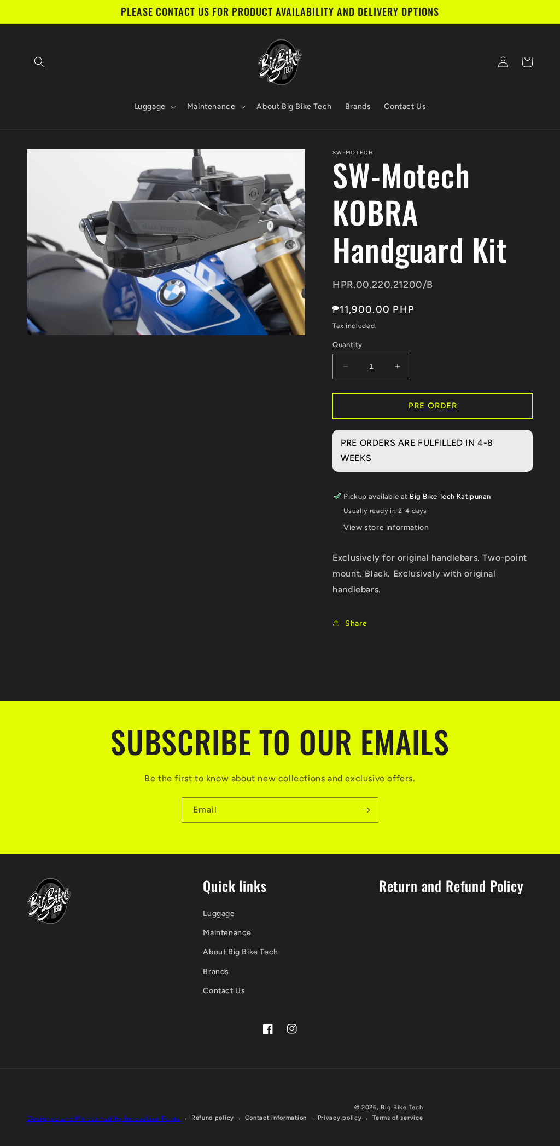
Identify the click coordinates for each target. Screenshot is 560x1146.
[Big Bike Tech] (49, 901)
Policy (507, 886)
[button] (39, 62)
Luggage (219, 913)
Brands (216, 971)
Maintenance (227, 932)
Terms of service (397, 1117)
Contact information (276, 1117)
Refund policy (212, 1117)
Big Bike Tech (402, 1107)
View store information (386, 527)
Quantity (347, 345)
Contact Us (224, 990)
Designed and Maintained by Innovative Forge (103, 1118)
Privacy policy (340, 1117)
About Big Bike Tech (240, 952)
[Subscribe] (366, 810)
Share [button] (356, 623)
